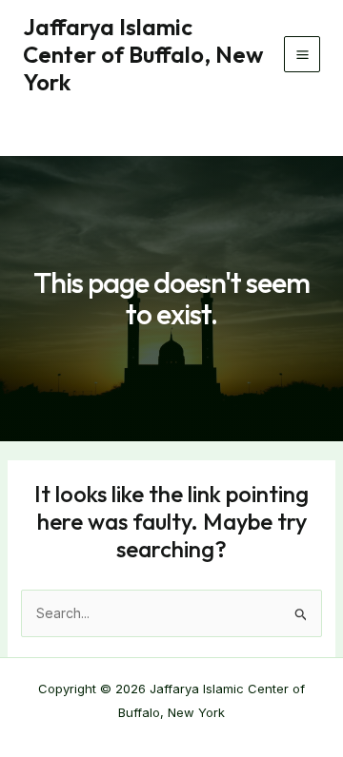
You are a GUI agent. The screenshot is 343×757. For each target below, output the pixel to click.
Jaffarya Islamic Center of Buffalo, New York (143, 54)
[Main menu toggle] (302, 54)
